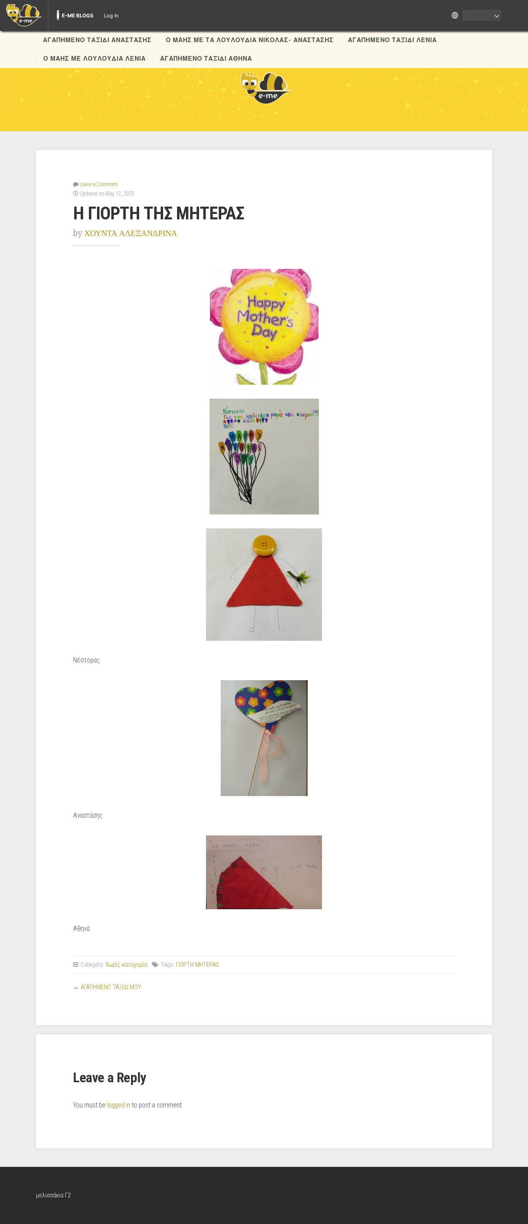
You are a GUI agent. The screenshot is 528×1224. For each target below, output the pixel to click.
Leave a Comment (99, 184)
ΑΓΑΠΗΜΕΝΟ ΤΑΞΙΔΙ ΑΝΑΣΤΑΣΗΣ (97, 40)
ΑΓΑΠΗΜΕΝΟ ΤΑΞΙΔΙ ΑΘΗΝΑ (206, 58)
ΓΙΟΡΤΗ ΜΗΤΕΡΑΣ (197, 964)
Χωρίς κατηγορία (126, 964)
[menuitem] (24, 15)
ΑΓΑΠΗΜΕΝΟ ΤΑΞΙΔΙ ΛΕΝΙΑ (392, 40)
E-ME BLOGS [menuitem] (78, 15)
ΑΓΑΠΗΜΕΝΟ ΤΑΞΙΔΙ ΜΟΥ (111, 987)
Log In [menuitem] (111, 15)
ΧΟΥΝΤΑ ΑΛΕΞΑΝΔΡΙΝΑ (130, 233)
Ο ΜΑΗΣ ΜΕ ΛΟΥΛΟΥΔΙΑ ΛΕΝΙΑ (94, 58)
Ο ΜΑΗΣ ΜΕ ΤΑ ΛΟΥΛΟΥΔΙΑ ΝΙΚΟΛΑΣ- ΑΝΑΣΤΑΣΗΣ (250, 40)
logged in (118, 1105)
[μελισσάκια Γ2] (264, 87)
